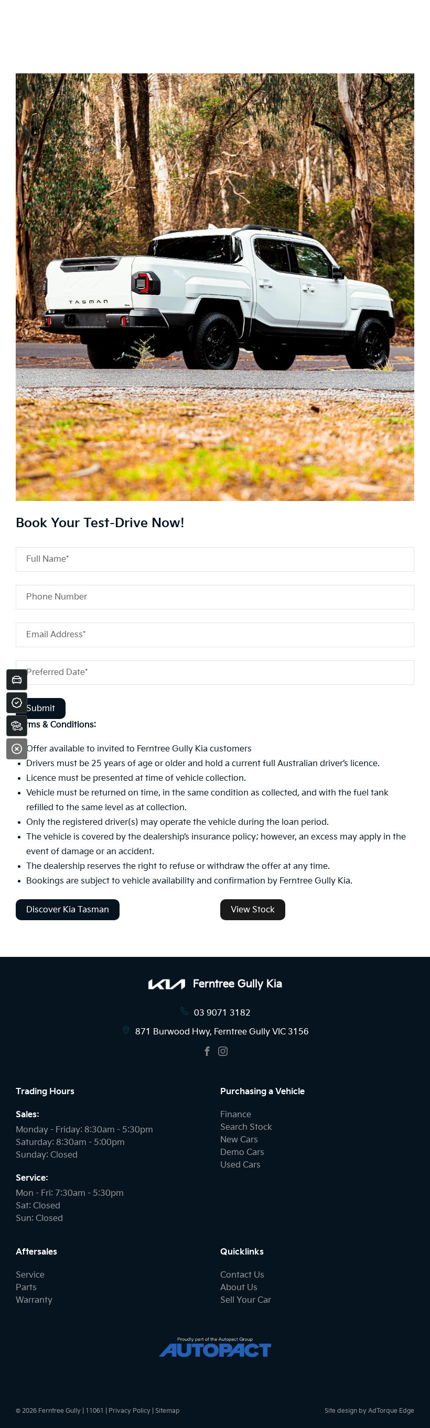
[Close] (16, 748)
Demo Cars (242, 1153)
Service (30, 1275)
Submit (40, 709)
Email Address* (55, 635)
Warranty (34, 1300)
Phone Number (56, 597)
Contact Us (242, 1275)
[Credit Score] (16, 702)
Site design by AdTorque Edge (369, 1411)
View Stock (253, 910)
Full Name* (47, 559)
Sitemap (167, 1411)
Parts (26, 1288)
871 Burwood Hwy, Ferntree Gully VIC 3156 (222, 1032)
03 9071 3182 (222, 1013)
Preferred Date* (57, 673)
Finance (235, 1115)
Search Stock (246, 1127)
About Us (238, 1288)
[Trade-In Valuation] (16, 679)
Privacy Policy (129, 1411)
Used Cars (240, 1165)
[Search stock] (16, 725)
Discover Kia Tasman (67, 910)
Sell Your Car (245, 1300)
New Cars (239, 1140)
